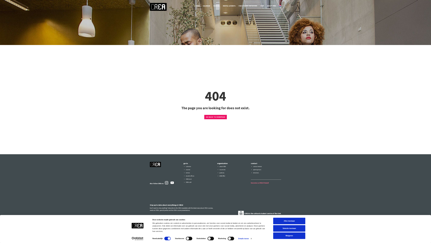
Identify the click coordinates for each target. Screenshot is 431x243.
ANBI (220, 176)
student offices (190, 176)
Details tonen (243, 239)
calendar (206, 6)
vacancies (222, 169)
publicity (221, 173)
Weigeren (289, 236)
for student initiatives (248, 6)
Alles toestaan (289, 221)
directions (256, 173)
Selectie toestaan (289, 228)
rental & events (229, 6)
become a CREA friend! (260, 183)
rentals (188, 173)
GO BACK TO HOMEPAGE (215, 117)
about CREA (271, 6)
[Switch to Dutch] (280, 6)
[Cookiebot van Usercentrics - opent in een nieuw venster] (137, 238)
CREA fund (189, 179)
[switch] (189, 238)
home (198, 6)
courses (216, 6)
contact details (257, 166)
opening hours (257, 169)
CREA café (188, 182)
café (262, 6)
